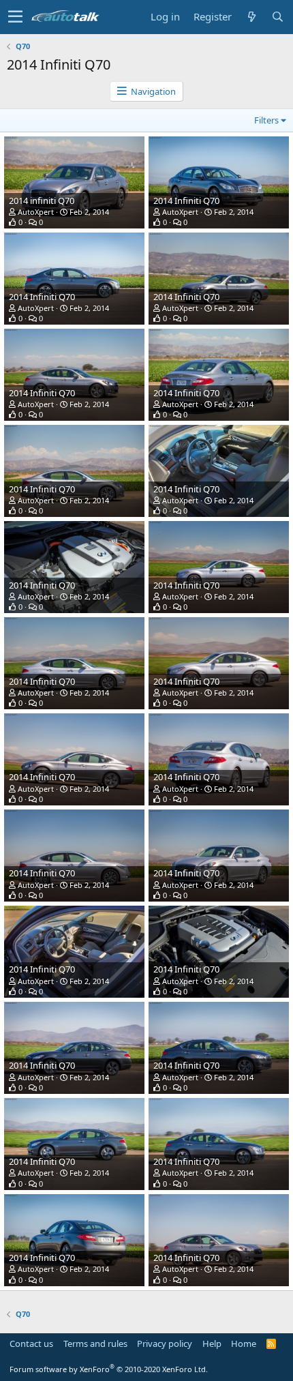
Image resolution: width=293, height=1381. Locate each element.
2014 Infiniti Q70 (186, 200)
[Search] (277, 16)
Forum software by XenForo (109, 1369)
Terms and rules (95, 1343)
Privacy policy (164, 1343)
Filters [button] (266, 120)
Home (243, 1343)
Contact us (31, 1343)
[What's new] (251, 16)
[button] (15, 17)
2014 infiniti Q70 (41, 200)
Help (211, 1343)
